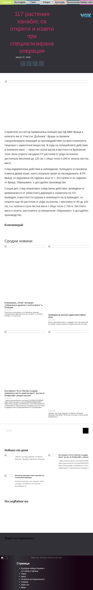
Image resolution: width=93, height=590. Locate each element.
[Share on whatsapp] (41, 63)
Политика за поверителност (33, 579)
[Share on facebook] (22, 63)
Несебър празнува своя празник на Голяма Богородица (29, 476)
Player (23, 574)
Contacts (24, 582)
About (23, 587)
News (23, 576)
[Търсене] (85, 431)
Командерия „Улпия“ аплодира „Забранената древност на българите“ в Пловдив (24, 305)
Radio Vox (25, 585)
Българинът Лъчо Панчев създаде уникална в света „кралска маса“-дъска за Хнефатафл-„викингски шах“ (24, 393)
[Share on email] (35, 63)
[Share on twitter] (28, 63)
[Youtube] (14, 438)
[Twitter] (7, 438)
